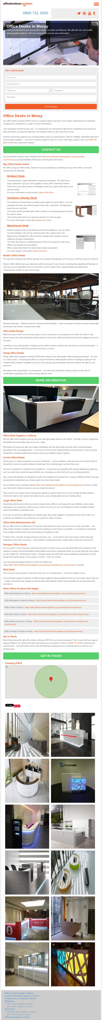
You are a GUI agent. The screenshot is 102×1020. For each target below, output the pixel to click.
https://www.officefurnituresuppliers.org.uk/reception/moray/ (61, 600)
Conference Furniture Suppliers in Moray (22, 996)
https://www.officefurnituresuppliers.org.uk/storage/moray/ (60, 485)
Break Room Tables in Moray (19, 1014)
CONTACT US (51, 149)
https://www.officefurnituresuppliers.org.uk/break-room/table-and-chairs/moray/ (42, 565)
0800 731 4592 (35, 13)
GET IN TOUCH (51, 655)
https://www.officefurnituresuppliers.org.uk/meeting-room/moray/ (59, 593)
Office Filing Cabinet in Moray (17, 1017)
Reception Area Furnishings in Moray (20, 998)
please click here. (46, 192)
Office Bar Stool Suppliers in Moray (21, 1012)
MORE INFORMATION (51, 380)
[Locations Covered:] (4, 4)
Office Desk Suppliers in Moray (20, 1006)
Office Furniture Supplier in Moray (19, 993)
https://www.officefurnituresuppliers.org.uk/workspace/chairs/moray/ (53, 607)
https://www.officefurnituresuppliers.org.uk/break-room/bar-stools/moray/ (58, 614)
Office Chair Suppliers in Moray (20, 1004)
